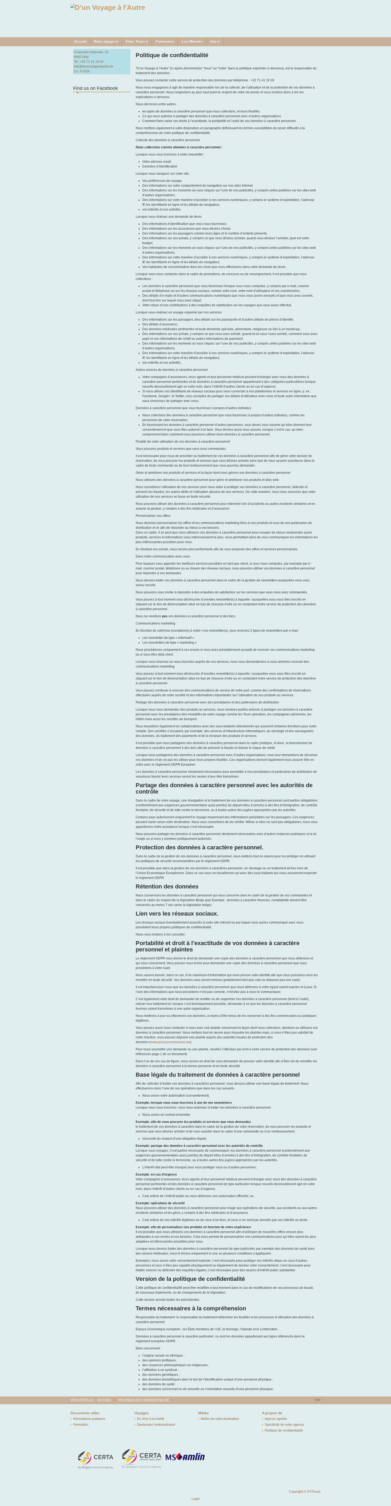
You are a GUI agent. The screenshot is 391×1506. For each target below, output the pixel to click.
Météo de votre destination (220, 1419)
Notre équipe (104, 42)
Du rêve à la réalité (150, 1419)
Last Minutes (192, 42)
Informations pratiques (89, 1419)
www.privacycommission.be (170, 1042)
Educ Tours (135, 42)
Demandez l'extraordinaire (156, 1425)
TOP (317, 1400)
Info (213, 42)
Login (196, 1499)
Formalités (80, 1425)
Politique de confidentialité (284, 1430)
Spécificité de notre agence (284, 1425)
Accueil (80, 42)
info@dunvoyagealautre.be (93, 66)
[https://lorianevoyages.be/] (107, 7)
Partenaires (165, 42)
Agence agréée (276, 1419)
